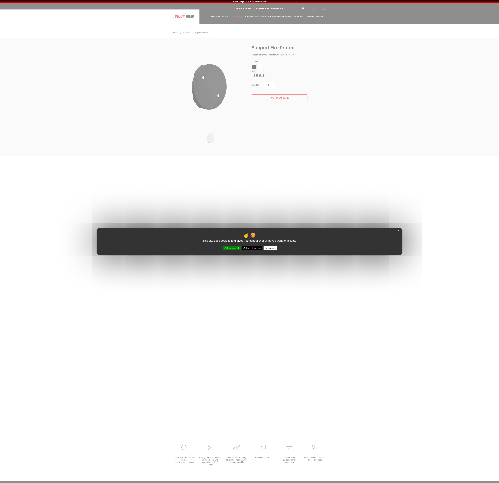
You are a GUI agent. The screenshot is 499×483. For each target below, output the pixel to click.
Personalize (270, 248)
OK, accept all (232, 248)
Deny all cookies (253, 248)
